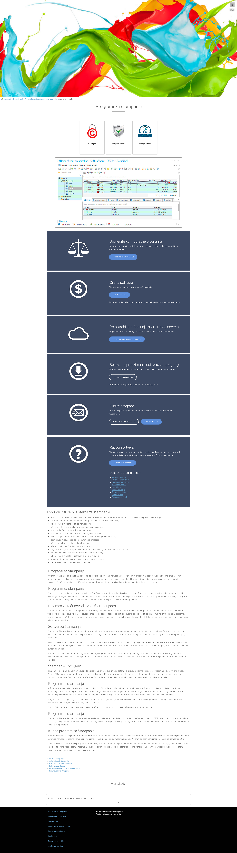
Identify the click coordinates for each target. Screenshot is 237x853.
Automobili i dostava (120, 492)
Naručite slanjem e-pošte (124, 422)
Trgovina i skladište (119, 477)
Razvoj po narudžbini (56, 841)
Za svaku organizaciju (120, 497)
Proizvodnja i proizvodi (120, 480)
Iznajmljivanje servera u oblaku (127, 339)
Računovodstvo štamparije (59, 771)
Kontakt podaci (151, 422)
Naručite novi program (122, 463)
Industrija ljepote (118, 487)
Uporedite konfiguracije (123, 257)
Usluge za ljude (117, 495)
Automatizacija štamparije (59, 761)
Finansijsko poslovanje (120, 482)
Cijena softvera (119, 295)
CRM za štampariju (56, 759)
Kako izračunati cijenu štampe (60, 763)
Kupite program (54, 836)
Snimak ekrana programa (57, 811)
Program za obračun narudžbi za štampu (64, 768)
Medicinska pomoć (119, 485)
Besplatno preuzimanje (123, 377)
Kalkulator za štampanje (58, 766)
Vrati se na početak (55, 846)
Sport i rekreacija (118, 490)
